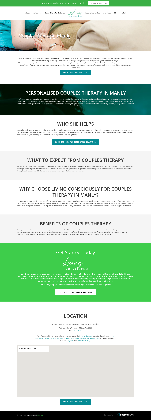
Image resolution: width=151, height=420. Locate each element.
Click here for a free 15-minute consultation (75, 292)
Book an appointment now (75, 73)
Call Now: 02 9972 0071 (98, 3)
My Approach (37, 13)
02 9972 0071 (78, 330)
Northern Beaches (85, 336)
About (27, 13)
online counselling (83, 341)
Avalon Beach (95, 338)
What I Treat (107, 13)
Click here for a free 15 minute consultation (75, 142)
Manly (41, 338)
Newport (86, 338)
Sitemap (40, 415)
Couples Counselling (92, 13)
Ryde (72, 338)
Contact (123, 13)
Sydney (71, 341)
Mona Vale (78, 338)
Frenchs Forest (65, 338)
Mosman (56, 338)
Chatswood (48, 338)
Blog (115, 13)
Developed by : (109, 415)
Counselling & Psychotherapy (55, 13)
